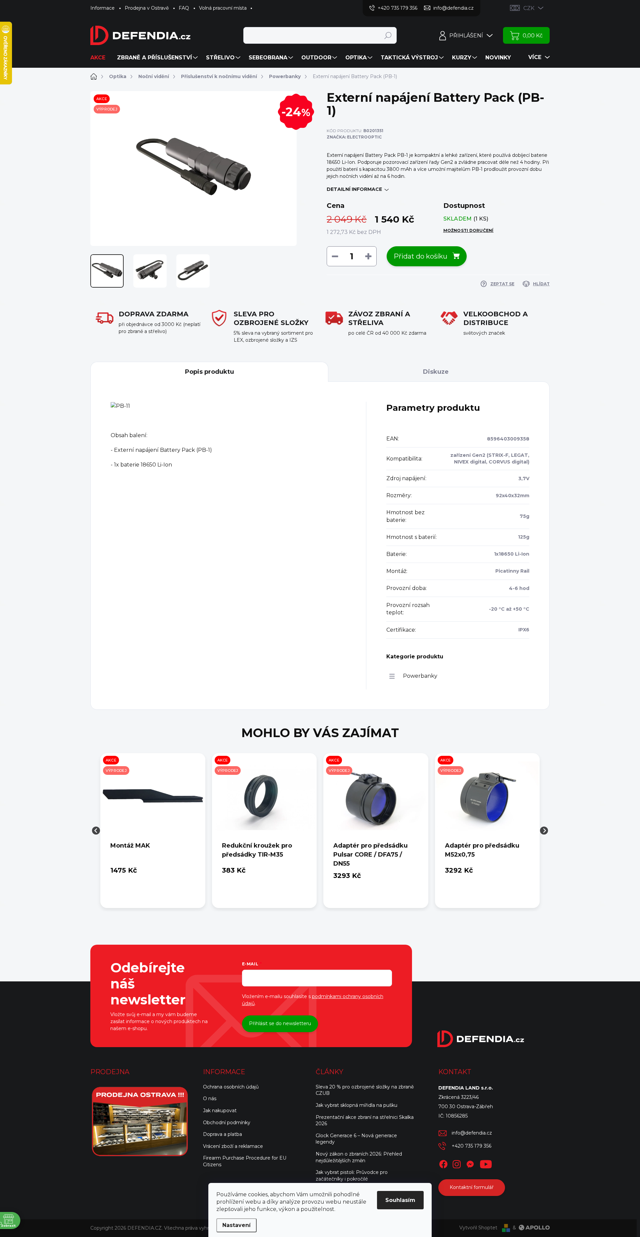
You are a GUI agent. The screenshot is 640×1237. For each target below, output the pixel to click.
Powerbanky (420, 676)
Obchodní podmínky (226, 1123)
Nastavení (236, 1225)
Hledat (388, 35)
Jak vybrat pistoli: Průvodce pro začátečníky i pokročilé (352, 1175)
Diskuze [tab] (436, 371)
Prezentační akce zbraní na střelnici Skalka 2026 (365, 1120)
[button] (152, 870)
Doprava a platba (222, 1134)
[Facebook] (443, 1163)
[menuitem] (100, 58)
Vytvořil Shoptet (478, 1228)
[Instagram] (457, 1163)
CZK (528, 8)
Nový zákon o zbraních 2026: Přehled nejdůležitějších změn (359, 1157)
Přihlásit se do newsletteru (280, 1023)
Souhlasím (400, 1200)
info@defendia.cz (472, 1133)
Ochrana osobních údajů (231, 1087)
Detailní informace (354, 189)
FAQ (184, 8)
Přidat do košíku (420, 256)
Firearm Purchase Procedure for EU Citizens (244, 1161)
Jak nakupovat (220, 1111)
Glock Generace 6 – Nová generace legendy (356, 1139)
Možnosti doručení (468, 230)
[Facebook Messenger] (470, 1163)
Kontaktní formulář (472, 1187)
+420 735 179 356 (471, 1146)
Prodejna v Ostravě (147, 8)
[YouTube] (485, 1163)
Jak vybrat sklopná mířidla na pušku (356, 1105)
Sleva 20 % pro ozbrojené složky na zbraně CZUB (365, 1090)
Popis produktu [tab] (209, 371)
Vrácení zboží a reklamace (233, 1146)
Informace (102, 8)
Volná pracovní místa (223, 8)
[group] (153, 830)
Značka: (354, 136)
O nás (209, 1099)
